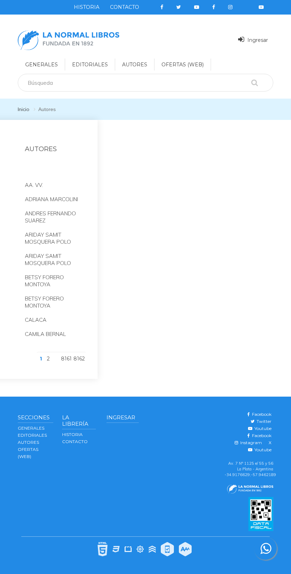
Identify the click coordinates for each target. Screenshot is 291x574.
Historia (86, 7)
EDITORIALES (90, 64)
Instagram (250, 442)
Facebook (260, 414)
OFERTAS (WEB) (182, 64)
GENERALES (41, 64)
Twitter (262, 421)
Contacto (124, 7)
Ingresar (257, 40)
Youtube (261, 428)
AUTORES (134, 64)
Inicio (23, 109)
